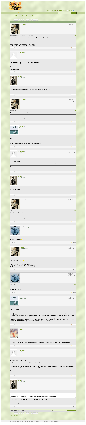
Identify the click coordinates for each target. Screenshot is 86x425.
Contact (18, 421)
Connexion (21, 12)
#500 (75, 136)
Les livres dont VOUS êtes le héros (22, 15)
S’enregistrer (26, 12)
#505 (75, 257)
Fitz (22, 226)
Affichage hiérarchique (71, 21)
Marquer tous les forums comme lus (47, 421)
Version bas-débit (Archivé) (35, 421)
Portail (48, 10)
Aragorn (23, 24)
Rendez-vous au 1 (13, 15)
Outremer (21, 329)
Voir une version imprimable (15, 415)
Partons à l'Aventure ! (32, 15)
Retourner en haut (27, 421)
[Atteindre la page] (37, 20)
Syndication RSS (57, 421)
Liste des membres (62, 10)
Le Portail (21, 421)
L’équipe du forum (13, 421)
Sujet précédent (14, 410)
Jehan (19, 76)
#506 (75, 284)
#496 (75, 35)
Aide (75, 10)
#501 (75, 158)
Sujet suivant (21, 410)
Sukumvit (21, 126)
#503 (75, 210)
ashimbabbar (21, 52)
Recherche (54, 10)
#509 (75, 357)
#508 (75, 340)
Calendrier (70, 10)
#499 (75, 110)
